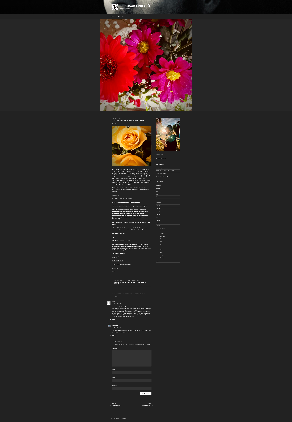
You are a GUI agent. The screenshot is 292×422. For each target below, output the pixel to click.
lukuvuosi (128, 282)
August (162, 239)
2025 (158, 206)
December (162, 228)
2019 (158, 223)
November (162, 230)
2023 (158, 211)
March (161, 252)
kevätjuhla (121, 282)
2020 (158, 220)
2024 (158, 208)
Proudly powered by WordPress (118, 418)
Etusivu (113, 16)
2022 (158, 214)
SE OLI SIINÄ (115, 257)
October (162, 233)
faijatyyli (126, 280)
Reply (113, 319)
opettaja (135, 282)
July (161, 241)
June (161, 244)
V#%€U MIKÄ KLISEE (161, 173)
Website (114, 385)
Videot (157, 194)
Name (114, 369)
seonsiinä (142, 282)
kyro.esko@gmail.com (161, 158)
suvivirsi (117, 283)
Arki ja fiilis (121, 16)
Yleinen (136, 280)
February (162, 255)
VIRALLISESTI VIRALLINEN (162, 176)
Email (114, 377)
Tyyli (131, 280)
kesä (115, 282)
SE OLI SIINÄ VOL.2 (117, 261)
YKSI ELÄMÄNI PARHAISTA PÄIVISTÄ (165, 171)
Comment (115, 348)
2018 (158, 225)
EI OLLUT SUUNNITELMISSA (163, 168)
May (161, 247)
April (161, 249)
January (162, 257)
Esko (120, 118)
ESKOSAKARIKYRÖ (135, 6)
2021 (158, 217)
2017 (158, 261)
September (163, 236)
